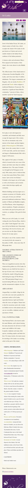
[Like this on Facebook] (8, 473)
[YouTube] (10, 2)
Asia (18, 20)
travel (24, 20)
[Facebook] (7, 2)
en (21, 20)
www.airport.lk (8, 374)
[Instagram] (13, 2)
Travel (7, 20)
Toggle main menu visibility (25, 10)
